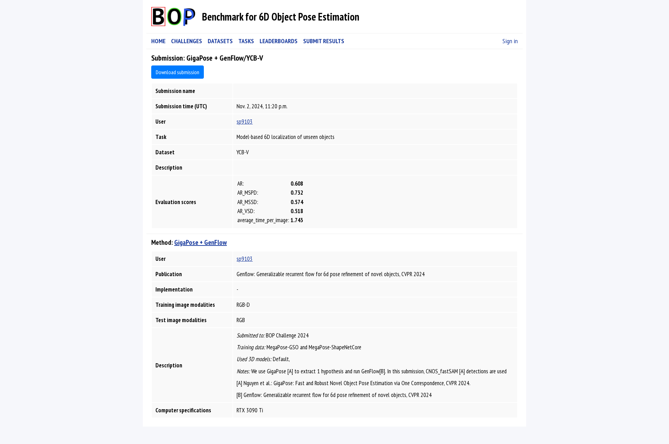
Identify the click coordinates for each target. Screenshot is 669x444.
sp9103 (245, 121)
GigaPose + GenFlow (200, 242)
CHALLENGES (186, 41)
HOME (158, 41)
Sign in (510, 41)
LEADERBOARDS (279, 41)
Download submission (177, 72)
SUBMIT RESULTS (323, 41)
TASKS (246, 41)
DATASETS (220, 41)
